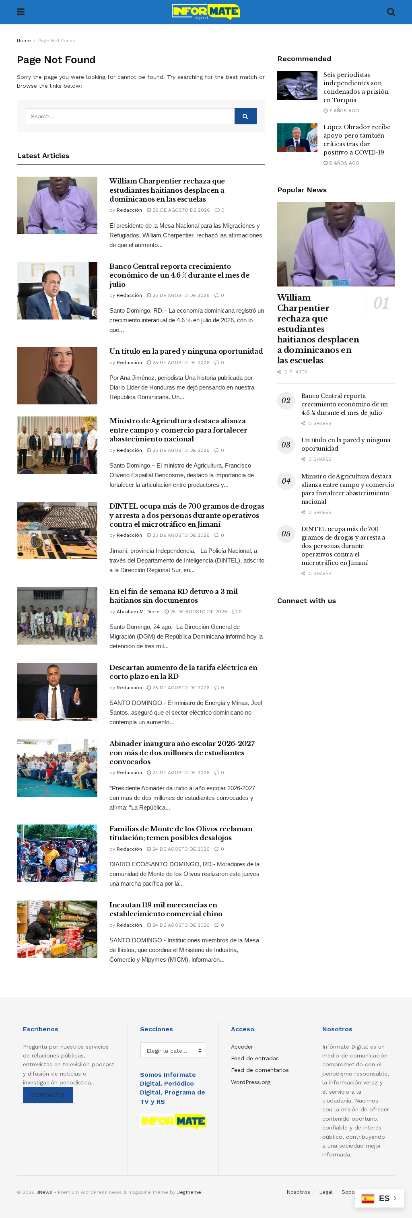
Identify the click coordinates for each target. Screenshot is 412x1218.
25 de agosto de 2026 (180, 295)
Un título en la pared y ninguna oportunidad (186, 351)
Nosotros (298, 1192)
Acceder (242, 1046)
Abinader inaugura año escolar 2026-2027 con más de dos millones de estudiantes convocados (182, 753)
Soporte (352, 1192)
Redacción (129, 210)
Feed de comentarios (260, 1070)
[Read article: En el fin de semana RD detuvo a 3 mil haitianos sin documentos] (57, 616)
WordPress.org (250, 1082)
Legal (326, 1192)
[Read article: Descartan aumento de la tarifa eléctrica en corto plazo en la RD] (57, 692)
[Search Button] (391, 12)
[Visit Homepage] (206, 12)
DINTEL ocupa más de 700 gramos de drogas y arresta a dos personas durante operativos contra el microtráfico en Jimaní (186, 515)
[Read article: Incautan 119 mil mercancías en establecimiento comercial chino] (57, 929)
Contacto (48, 1095)
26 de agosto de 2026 (180, 210)
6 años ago (343, 163)
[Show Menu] (21, 12)
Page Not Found (57, 40)
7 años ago (343, 110)
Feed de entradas (255, 1058)
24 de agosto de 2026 (180, 772)
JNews (44, 1192)
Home (24, 40)
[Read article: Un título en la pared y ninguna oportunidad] (57, 375)
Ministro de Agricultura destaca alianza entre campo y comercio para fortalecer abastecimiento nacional (178, 430)
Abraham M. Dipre (138, 611)
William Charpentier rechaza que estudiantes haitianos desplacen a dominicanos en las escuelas (167, 190)
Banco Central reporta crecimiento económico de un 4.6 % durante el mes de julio (179, 275)
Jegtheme (189, 1192)
